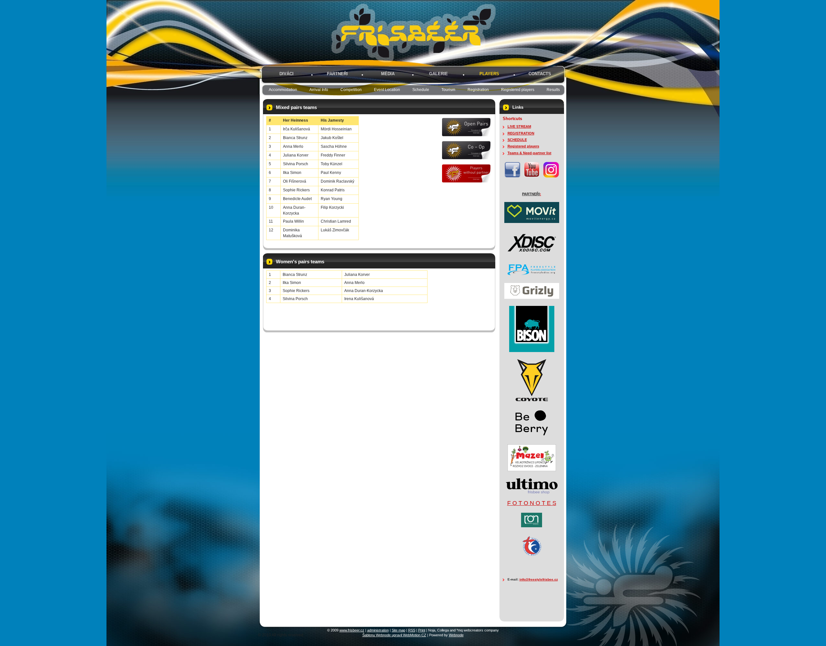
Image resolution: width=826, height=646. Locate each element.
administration (378, 630)
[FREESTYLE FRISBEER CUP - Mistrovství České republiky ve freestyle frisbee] (390, 33)
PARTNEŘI (337, 73)
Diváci (286, 73)
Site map (398, 630)
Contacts (540, 73)
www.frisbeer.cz (351, 630)
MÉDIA (388, 73)
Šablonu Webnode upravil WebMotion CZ (394, 635)
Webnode (456, 635)
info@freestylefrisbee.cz (538, 579)
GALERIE (438, 73)
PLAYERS (489, 73)
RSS (411, 630)
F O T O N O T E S (531, 503)
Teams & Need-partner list (529, 153)
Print (421, 630)
